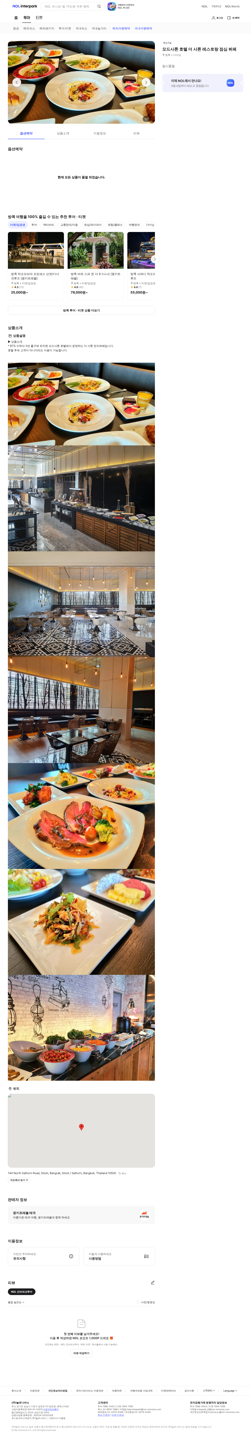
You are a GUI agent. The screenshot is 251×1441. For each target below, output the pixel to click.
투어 (34, 224)
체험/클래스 (115, 224)
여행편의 (134, 224)
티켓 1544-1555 (125, 1406)
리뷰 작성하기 (81, 1353)
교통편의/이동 (69, 224)
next (243, 83)
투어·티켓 (65, 28)
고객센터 (207, 1390)
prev (162, 83)
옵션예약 (26, 133)
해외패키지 (47, 28)
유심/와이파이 (93, 224)
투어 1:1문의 (104, 1415)
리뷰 (136, 133)
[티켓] (39, 18)
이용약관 (35, 1390)
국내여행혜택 (143, 28)
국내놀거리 (99, 28)
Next (155, 259)
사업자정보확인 (51, 1409)
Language (229, 1390)
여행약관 (117, 1390)
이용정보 (100, 133)
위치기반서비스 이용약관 (89, 1390)
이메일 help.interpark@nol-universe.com (140, 1409)
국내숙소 (81, 28)
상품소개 (63, 133)
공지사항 (189, 1390)
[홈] (16, 18)
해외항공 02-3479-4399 (110, 1412)
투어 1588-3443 (106, 1406)
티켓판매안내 (168, 1390)
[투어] (27, 18)
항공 (16, 28)
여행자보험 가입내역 (141, 1390)
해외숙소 (29, 28)
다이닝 (150, 224)
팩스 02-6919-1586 (108, 1409)
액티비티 (48, 224)
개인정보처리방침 (57, 1390)
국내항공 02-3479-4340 (138, 1412)
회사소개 (16, 1390)
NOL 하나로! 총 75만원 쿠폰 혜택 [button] (67, 6)
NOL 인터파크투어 (21, 1291)
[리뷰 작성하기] (152, 1283)
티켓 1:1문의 (118, 1415)
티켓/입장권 (17, 224)
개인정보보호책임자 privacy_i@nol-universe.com (214, 1412)
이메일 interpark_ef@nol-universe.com (209, 1409)
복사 (123, 1173)
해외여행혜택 (121, 28)
